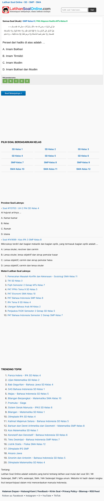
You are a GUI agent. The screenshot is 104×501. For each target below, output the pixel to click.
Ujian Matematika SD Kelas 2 (23, 380)
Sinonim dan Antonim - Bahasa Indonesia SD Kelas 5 (36, 458)
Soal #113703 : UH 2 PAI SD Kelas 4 (21, 208)
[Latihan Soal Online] (26, 9)
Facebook (18, 495)
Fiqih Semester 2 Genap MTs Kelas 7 (26, 285)
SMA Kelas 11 (50, 169)
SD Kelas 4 (17, 155)
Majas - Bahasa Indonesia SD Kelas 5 (28, 393)
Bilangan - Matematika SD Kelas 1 (26, 412)
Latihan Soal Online (12, 2)
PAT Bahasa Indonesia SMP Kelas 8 (25, 298)
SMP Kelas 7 (17, 162)
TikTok (57, 495)
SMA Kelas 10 (17, 169)
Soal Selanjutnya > (13, 93)
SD (25, 2)
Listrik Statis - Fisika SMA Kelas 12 (27, 444)
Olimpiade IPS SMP (18, 448)
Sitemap (83, 491)
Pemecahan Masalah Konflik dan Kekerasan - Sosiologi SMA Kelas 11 (42, 276)
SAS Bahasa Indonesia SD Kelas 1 (26, 389)
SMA (38, 2)
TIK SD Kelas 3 (15, 280)
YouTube (46, 495)
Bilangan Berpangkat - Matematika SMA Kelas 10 (34, 398)
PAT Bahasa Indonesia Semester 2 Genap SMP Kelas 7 (35, 315)
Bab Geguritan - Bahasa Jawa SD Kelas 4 (30, 384)
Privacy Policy (69, 491)
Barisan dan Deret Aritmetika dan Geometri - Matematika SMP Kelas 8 (46, 425)
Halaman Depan (10, 491)
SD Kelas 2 (50, 149)
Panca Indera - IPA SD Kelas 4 (24, 375)
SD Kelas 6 (83, 155)
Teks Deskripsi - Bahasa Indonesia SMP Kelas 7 (34, 439)
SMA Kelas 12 (83, 169)
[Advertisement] (52, 118)
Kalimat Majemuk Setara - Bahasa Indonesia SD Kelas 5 (38, 421)
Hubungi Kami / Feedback (34, 491)
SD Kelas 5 (50, 155)
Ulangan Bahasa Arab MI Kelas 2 (24, 306)
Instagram (31, 495)
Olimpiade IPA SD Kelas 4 (22, 416)
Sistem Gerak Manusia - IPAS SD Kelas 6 (30, 407)
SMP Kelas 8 (29, 21)
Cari (92, 10)
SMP (31, 2)
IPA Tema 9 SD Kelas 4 (19, 302)
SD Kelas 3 (83, 149)
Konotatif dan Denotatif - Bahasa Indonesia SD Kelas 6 (38, 435)
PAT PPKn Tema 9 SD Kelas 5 (22, 289)
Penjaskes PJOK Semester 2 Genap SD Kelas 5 (31, 311)
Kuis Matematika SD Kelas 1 (23, 430)
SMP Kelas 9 (83, 162)
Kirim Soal (55, 491)
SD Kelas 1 (17, 149)
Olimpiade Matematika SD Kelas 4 (26, 462)
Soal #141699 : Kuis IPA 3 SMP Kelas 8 (22, 239)
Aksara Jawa (15, 453)
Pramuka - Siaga (17, 403)
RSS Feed (95, 491)
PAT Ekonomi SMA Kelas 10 (21, 293)
